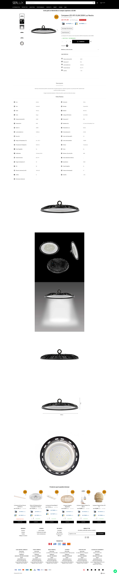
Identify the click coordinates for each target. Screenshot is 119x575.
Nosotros (32, 7)
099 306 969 (69, 555)
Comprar (81, 41)
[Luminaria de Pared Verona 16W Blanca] (20, 497)
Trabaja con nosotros (23, 535)
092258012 (84, 555)
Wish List (59, 535)
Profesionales (40, 7)
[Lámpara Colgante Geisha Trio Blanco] (83, 497)
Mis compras (59, 532)
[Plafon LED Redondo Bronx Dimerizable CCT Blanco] (36, 497)
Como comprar (41, 530)
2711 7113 (34, 555)
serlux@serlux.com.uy (21, 558)
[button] (93, 2)
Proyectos (24, 7)
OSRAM (60, 7)
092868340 (39, 555)
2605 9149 (17, 555)
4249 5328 (80, 555)
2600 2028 (21, 555)
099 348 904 (54, 555)
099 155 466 (99, 555)
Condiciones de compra (41, 532)
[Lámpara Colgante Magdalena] (67, 497)
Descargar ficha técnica (67, 28)
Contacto (48, 7)
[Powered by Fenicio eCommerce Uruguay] (103, 573)
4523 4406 (95, 555)
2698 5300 (64, 555)
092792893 (26, 555)
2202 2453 (49, 555)
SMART (55, 7)
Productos (17, 7)
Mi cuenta (59, 530)
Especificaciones (65, 32)
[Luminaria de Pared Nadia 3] (51, 497)
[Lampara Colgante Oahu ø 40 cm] (99, 497)
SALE (65, 7)
